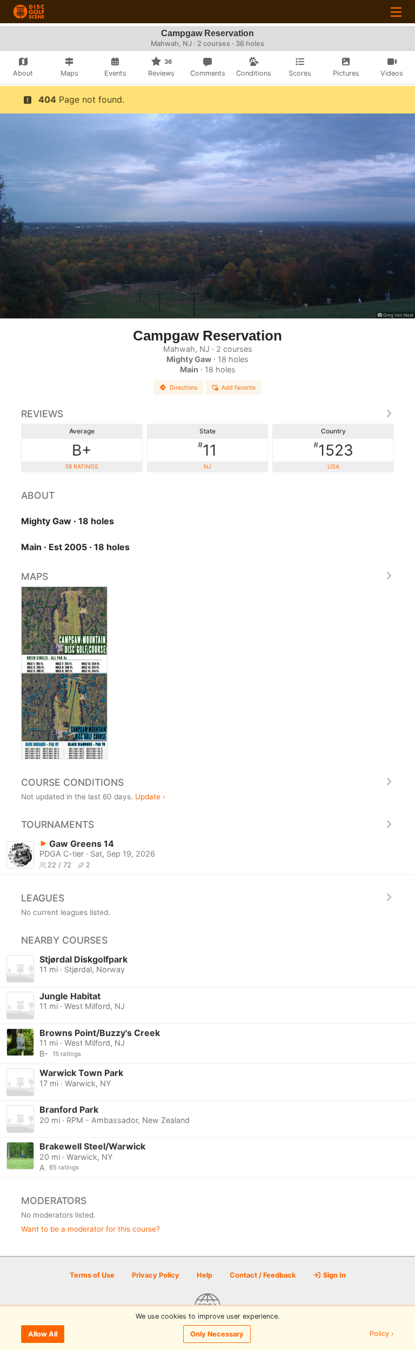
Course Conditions (72, 782)
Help (204, 1275)
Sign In (334, 1275)
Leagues (42, 898)
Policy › (382, 1334)
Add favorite (239, 387)
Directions (184, 387)
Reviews (42, 413)
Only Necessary (217, 1334)
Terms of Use (92, 1275)
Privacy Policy (155, 1275)
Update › (150, 796)
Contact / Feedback (263, 1275)
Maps (34, 576)
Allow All (42, 1334)
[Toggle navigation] (396, 11)
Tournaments (57, 824)
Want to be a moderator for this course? (90, 1229)
